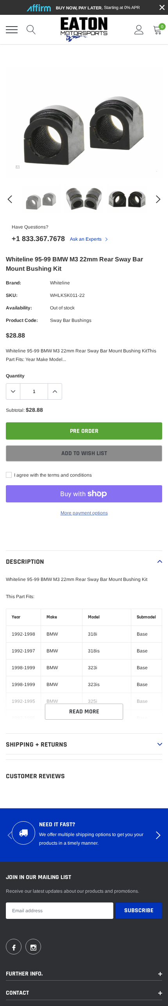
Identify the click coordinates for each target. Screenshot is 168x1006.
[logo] (84, 29)
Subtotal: (15, 410)
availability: (19, 308)
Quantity (15, 376)
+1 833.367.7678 (38, 239)
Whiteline (60, 283)
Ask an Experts (86, 239)
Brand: (13, 283)
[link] (17, 167)
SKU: (12, 295)
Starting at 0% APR (98, 7)
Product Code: (22, 320)
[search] (31, 29)
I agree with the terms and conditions (52, 475)
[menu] (12, 30)
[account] (139, 29)
